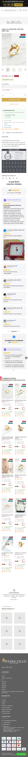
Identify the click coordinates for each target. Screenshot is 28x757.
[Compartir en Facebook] (3, 178)
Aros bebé (4, 682)
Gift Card (4, 687)
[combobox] (13, 10)
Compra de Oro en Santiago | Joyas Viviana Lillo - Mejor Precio (13, 692)
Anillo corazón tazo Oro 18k (8, 400)
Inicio (8, 21)
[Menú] (2, 10)
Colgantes (4, 685)
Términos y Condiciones (7, 705)
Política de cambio (6, 707)
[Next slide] (25, 69)
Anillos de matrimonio (7, 678)
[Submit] (21, 10)
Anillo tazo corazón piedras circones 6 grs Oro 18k (8, 437)
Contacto (4, 700)
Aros (3, 680)
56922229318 (6, 724)
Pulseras (4, 689)
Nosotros (4, 701)
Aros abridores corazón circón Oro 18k (9, 553)
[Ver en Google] (5, 230)
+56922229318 (6, 722)
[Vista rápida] (10, 391)
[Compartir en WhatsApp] (10, 178)
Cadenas (4, 683)
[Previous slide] (3, 69)
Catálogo (13, 21)
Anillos (18, 21)
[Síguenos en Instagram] (7, 667)
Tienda (3, 703)
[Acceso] (24, 10)
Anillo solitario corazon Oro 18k (9, 515)
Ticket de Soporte (6, 713)
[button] (2, 358)
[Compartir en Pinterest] (13, 178)
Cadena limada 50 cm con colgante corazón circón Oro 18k (10, 475)
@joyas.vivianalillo (8, 609)
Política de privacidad (6, 709)
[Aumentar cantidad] (25, 95)
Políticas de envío (6, 711)
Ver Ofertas (18, 4)
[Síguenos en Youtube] (11, 667)
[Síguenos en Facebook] (9, 667)
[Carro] (26, 10)
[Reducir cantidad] (3, 95)
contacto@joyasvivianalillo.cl (10, 720)
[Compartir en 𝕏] (6, 178)
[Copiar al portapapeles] (17, 178)
